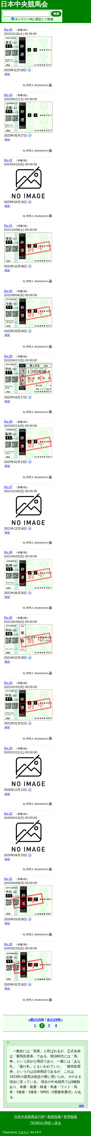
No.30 (8, 944)
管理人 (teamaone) (37, 85)
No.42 (8, 160)
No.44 (8, 29)
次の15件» (55, 1020)
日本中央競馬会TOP (29, 1117)
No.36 (8, 552)
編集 (81, 1105)
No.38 (8, 421)
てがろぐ (23, 1132)
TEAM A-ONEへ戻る (45, 1123)
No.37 (8, 487)
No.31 (8, 879)
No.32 (8, 813)
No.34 (8, 683)
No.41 (8, 225)
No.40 (8, 291)
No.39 (8, 356)
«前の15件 (36, 1020)
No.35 (8, 617)
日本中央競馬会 (25, 4)
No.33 (8, 748)
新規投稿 (54, 1117)
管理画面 (70, 1117)
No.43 (8, 95)
